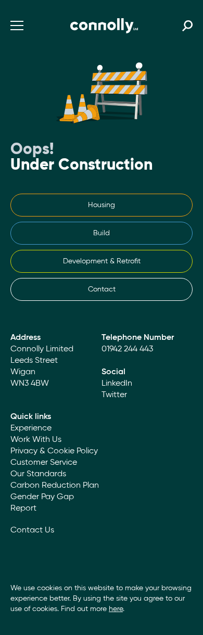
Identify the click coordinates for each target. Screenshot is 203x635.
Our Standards (38, 474)
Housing (101, 205)
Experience (31, 428)
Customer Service (43, 463)
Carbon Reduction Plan (54, 485)
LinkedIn (117, 383)
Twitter (114, 395)
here (116, 609)
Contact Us (32, 530)
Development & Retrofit (102, 261)
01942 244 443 (127, 349)
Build (101, 233)
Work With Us (35, 440)
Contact (102, 289)
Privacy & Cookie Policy (54, 451)
